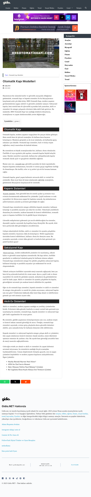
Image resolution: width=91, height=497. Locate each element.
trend (4, 416)
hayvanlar (9, 416)
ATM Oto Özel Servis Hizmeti (19, 364)
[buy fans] (70, 112)
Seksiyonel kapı (8, 253)
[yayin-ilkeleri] (13, 478)
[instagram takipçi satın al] (70, 100)
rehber (64, 414)
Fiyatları (60, 8)
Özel (6, 75)
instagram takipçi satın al (11, 430)
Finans (24, 8)
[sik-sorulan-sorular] (10, 478)
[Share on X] (15, 381)
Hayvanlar (69, 65)
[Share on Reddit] (26, 381)
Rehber (16, 8)
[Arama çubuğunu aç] (85, 8)
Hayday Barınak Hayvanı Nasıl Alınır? (22, 362)
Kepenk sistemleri (9, 194)
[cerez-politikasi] (20, 478)
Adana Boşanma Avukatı (11, 424)
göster (17, 121)
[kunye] (6, 478)
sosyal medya (83, 414)
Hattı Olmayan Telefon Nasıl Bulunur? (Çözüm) (25, 367)
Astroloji (68, 44)
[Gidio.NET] (7, 2)
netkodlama (6, 446)
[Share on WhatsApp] (5, 381)
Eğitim (32, 8)
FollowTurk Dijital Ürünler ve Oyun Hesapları (18, 440)
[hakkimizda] (3, 478)
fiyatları (17, 416)
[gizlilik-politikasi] (17, 478)
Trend (39, 8)
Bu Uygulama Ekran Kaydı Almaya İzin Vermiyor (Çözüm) (29, 370)
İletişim (79, 8)
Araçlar (7, 8)
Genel (68, 8)
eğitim (69, 414)
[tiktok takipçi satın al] (81, 100)
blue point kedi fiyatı (9, 451)
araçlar (58, 414)
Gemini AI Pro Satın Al (10, 435)
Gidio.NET (7, 85)
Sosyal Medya (49, 8)
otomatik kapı (20, 164)
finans (75, 414)
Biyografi (68, 47)
